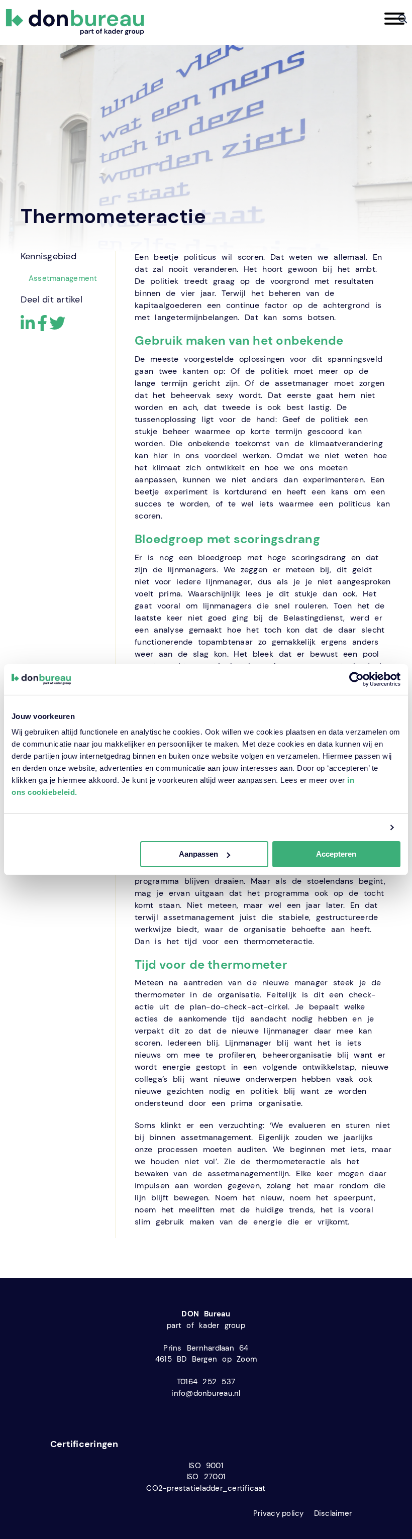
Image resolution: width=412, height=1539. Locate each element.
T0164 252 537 (206, 1382)
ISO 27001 (206, 1477)
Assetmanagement (63, 278)
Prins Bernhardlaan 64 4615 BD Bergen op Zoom (206, 1354)
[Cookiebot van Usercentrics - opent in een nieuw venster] (356, 679)
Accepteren (336, 854)
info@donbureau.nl (205, 1393)
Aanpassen (198, 854)
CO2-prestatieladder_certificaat (205, 1488)
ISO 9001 (206, 1466)
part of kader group (206, 1325)
